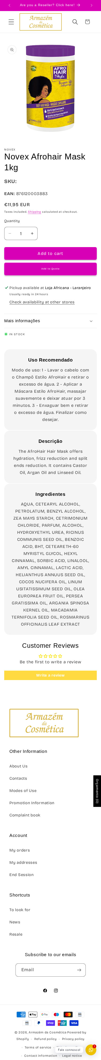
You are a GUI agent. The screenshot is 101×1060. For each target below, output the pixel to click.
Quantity (12, 221)
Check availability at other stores (41, 302)
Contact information (40, 1056)
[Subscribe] (79, 970)
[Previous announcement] (9, 5)
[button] (11, 22)
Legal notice (72, 1056)
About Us (18, 766)
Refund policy (45, 1039)
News (14, 922)
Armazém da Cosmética (48, 1032)
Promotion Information (31, 802)
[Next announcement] (91, 5)
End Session (21, 874)
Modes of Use (23, 790)
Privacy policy (73, 1039)
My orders (19, 850)
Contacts (18, 778)
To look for (20, 909)
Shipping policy (69, 1047)
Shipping (34, 211)
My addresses (23, 862)
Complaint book (24, 815)
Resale (15, 934)
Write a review (50, 675)
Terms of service (38, 1047)
